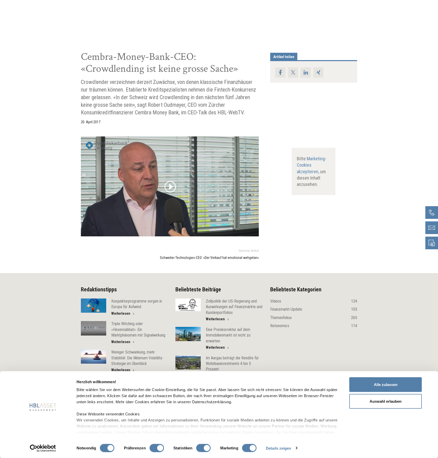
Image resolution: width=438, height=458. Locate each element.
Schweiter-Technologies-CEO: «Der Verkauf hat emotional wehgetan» (209, 258)
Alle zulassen (385, 384)
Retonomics (313, 325)
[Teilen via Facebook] (280, 72)
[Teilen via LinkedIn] (306, 72)
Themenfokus (313, 317)
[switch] (157, 448)
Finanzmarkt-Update (313, 309)
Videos (313, 301)
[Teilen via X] (293, 72)
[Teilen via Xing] (318, 72)
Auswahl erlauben (386, 401)
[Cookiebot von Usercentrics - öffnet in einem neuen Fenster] (43, 448)
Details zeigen (278, 448)
